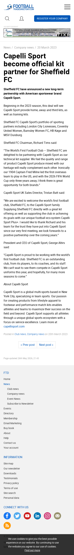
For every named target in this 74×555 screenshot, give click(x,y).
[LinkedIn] (37, 515)
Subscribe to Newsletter (20, 403)
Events (7, 408)
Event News (13, 398)
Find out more (32, 550)
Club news (20, 334)
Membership (10, 418)
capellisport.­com (14, 326)
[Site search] (7, 18)
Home (7, 379)
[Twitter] (17, 515)
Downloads (10, 473)
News (7, 47)
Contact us (10, 442)
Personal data (11, 497)
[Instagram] (47, 515)
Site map (8, 463)
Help (6, 438)
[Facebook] (7, 515)
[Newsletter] (57, 515)
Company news (24, 47)
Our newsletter (12, 468)
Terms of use (11, 488)
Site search (10, 493)
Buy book (9, 428)
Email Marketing (13, 423)
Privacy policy (11, 483)
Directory (9, 413)
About (7, 433)
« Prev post (28, 345)
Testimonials (11, 478)
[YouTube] (27, 515)
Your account (11, 447)
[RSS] (7, 525)
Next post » (46, 345)
